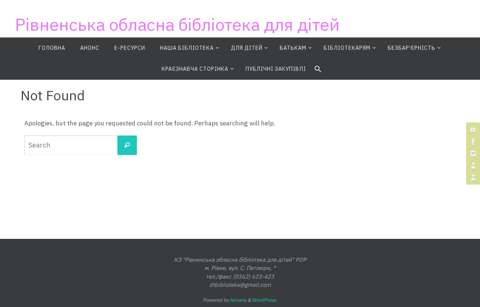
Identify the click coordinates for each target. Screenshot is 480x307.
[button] (318, 69)
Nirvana (238, 300)
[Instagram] (472, 153)
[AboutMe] (472, 165)
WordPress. (265, 300)
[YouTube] (472, 129)
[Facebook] (472, 141)
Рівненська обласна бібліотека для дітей (177, 24)
